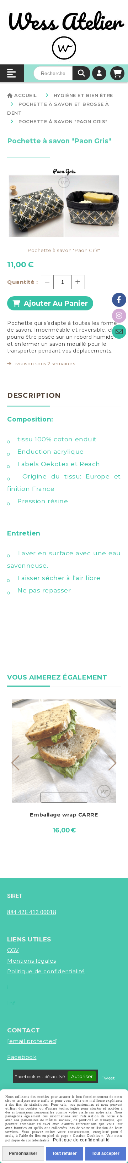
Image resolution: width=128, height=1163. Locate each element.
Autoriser (82, 1076)
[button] (15, 763)
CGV (13, 950)
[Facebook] (119, 300)
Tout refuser (64, 1153)
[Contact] (119, 332)
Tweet (108, 1078)
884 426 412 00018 (31, 912)
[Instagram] (119, 316)
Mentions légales (31, 960)
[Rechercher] (81, 73)
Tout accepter (105, 1153)
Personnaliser (23, 1153)
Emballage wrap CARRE (64, 815)
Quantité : (22, 282)
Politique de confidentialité (46, 971)
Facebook (21, 1057)
